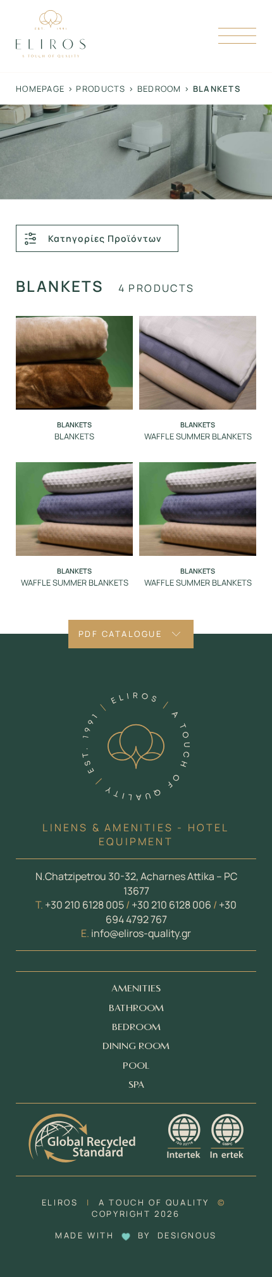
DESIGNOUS (187, 1235)
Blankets (74, 424)
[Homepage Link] (50, 54)
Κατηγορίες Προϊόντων (105, 238)
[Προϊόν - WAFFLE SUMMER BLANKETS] (197, 363)
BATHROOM (136, 1008)
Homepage (40, 88)
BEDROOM (136, 1027)
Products (100, 88)
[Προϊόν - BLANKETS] (74, 363)
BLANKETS (74, 436)
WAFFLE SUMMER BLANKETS (198, 436)
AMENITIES (136, 988)
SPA (136, 1084)
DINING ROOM (136, 1046)
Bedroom (159, 88)
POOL (136, 1065)
